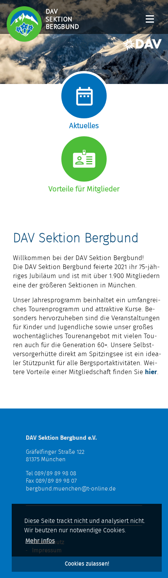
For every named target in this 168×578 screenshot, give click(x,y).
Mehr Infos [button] (40, 541)
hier (151, 372)
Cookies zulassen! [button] (87, 564)
